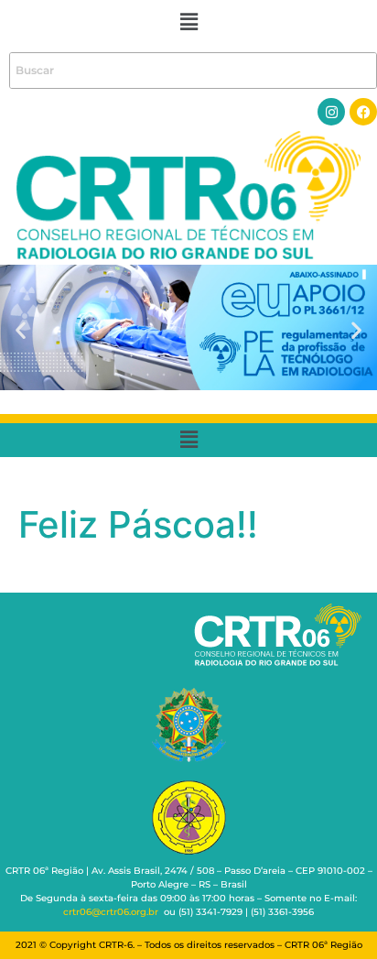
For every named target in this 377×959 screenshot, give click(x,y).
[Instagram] (331, 111)
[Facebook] (363, 111)
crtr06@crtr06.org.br (110, 912)
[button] (188, 21)
